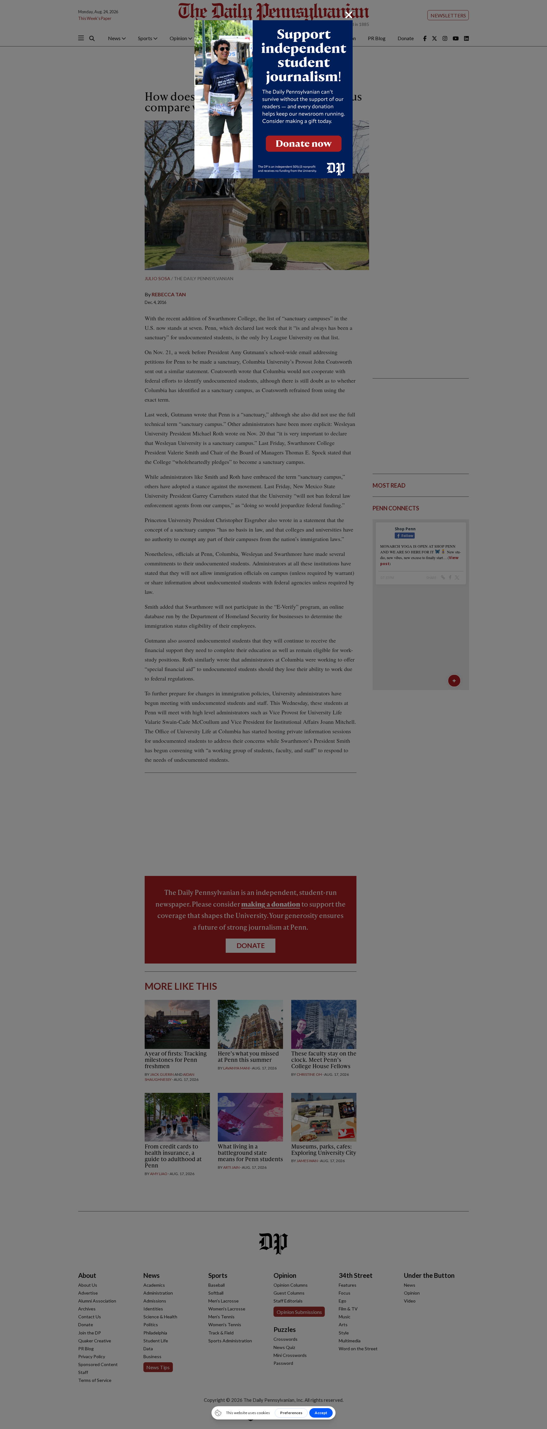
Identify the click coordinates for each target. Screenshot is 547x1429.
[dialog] (273, 714)
